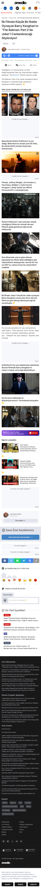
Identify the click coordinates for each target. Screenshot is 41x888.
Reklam (4, 832)
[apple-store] (7, 850)
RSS (20, 832)
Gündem (7, 615)
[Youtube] (17, 841)
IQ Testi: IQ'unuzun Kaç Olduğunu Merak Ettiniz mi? (18, 793)
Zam (20, 803)
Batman (5, 43)
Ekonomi (7, 643)
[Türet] (30, 8)
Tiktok (28, 806)
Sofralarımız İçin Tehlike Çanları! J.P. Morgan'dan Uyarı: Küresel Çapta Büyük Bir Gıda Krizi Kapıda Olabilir (21, 647)
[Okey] (11, 8)
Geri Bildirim (6, 824)
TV (5, 633)
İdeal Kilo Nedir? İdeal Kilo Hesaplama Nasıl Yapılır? (18, 773)
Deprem (13, 803)
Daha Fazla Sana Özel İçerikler (19, 537)
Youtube (28, 803)
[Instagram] (3, 841)
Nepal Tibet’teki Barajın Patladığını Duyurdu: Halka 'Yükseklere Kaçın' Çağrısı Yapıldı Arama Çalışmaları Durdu (21, 619)
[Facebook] (8, 841)
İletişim (4, 834)
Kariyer (21, 822)
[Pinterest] (21, 841)
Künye (21, 829)
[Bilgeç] (36, 8)
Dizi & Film (12, 18)
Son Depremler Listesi (9, 732)
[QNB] (23, 8)
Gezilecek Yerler (8, 814)
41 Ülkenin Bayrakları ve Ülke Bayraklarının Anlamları (18, 785)
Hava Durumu (6, 729)
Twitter (5, 803)
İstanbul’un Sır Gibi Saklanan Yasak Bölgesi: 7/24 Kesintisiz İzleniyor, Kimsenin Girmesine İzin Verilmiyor (21, 629)
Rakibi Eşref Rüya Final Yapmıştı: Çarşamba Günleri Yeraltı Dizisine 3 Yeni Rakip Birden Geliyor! (19, 638)
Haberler (5, 18)
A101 (21, 806)
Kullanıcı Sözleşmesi (26, 824)
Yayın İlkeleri (23, 827)
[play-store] (19, 850)
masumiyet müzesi (19, 49)
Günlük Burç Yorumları (10, 806)
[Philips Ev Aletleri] (5, 8)
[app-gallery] (31, 850)
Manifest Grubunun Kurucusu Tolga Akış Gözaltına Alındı (20, 707)
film (14, 43)
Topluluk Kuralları (7, 829)
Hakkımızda (5, 822)
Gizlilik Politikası (7, 827)
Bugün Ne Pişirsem (19, 810)
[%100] (17, 8)
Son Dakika (6, 810)
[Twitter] (12, 841)
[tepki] (4, 580)
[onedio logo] (19, 862)
